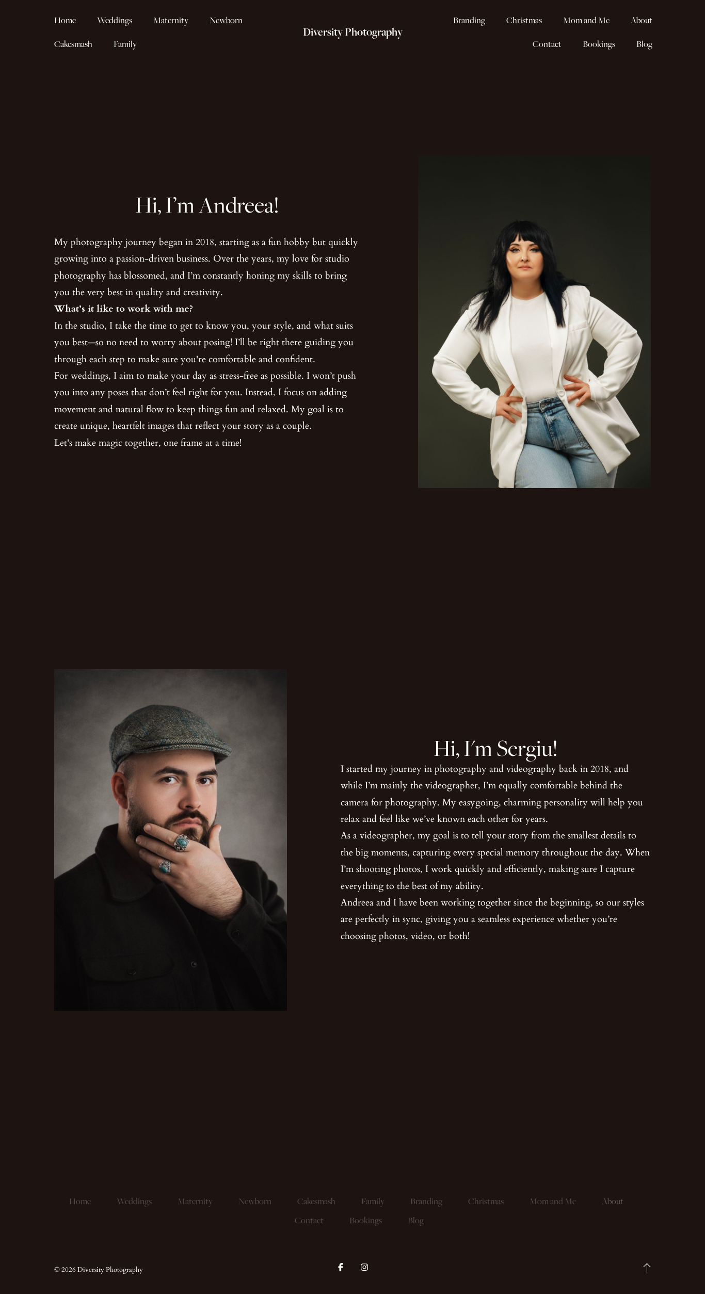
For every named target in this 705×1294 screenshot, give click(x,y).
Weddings (114, 20)
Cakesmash (73, 44)
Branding (469, 20)
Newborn (226, 20)
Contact (547, 44)
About (641, 20)
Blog (644, 44)
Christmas (524, 20)
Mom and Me (586, 20)
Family (125, 44)
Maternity (170, 20)
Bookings (599, 44)
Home (65, 20)
